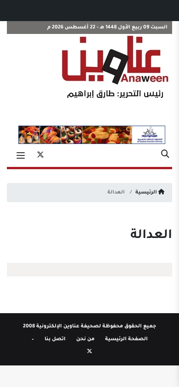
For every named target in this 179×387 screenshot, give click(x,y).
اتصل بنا (55, 339)
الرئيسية (146, 192)
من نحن (85, 339)
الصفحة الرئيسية (126, 339)
